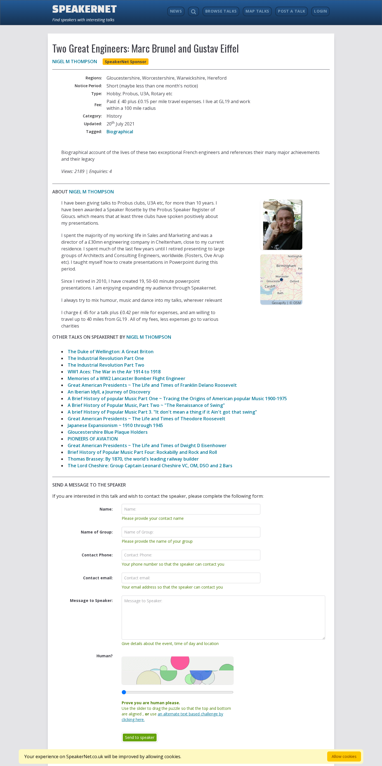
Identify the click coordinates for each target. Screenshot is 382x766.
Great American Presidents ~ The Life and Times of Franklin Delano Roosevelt (152, 385)
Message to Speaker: (91, 600)
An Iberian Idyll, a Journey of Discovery (109, 392)
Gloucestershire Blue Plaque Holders (108, 432)
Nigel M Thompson (74, 61)
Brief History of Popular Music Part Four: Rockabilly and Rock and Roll (142, 452)
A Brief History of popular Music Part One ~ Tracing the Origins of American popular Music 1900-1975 (177, 398)
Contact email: (98, 577)
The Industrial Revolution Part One (106, 358)
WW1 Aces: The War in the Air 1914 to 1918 (114, 372)
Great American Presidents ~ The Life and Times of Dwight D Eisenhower (147, 445)
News (176, 11)
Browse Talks (221, 11)
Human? (104, 655)
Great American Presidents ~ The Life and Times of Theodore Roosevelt (146, 419)
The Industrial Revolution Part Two (106, 365)
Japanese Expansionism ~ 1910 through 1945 (115, 425)
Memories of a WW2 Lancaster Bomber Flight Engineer (126, 378)
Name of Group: (97, 532)
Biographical (120, 132)
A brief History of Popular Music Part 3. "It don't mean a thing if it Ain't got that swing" (162, 412)
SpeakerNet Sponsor (125, 61)
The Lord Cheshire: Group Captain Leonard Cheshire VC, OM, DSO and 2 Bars (150, 466)
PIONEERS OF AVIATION (93, 439)
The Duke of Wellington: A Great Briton (111, 351)
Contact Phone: (97, 555)
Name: (106, 509)
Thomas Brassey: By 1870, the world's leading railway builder (133, 459)
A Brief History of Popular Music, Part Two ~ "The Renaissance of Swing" (146, 405)
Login (320, 11)
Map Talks (257, 11)
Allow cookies (344, 756)
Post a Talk (291, 11)
